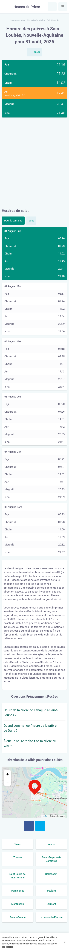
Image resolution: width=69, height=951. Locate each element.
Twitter (40, 826)
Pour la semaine (13, 220)
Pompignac (17, 890)
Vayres (51, 844)
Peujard (51, 890)
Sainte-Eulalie (17, 917)
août (31, 220)
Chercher (52, 6)
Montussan (17, 904)
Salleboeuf (51, 874)
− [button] (7, 782)
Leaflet (45, 816)
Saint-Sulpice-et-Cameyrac (51, 859)
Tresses (17, 857)
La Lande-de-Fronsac (51, 917)
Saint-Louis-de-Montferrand (17, 875)
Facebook (29, 826)
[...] (62, 6)
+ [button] (7, 774)
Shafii (37, 52)
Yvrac (18, 844)
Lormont (51, 904)
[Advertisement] (34, 162)
